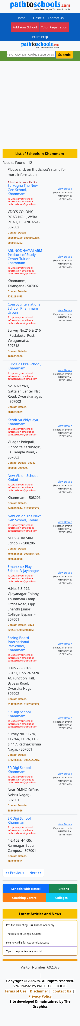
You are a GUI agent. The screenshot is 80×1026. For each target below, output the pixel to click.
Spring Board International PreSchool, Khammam (18, 644)
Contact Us (56, 18)
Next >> (35, 872)
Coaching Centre (24, 898)
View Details (65, 189)
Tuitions (63, 889)
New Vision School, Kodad (23, 477)
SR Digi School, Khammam (20, 714)
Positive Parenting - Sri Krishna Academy (30, 925)
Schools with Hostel (26, 889)
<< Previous (14, 872)
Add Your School (25, 27)
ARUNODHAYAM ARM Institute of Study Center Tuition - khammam (25, 256)
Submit (64, 54)
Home (20, 18)
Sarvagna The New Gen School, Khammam (23, 189)
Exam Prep (40, 36)
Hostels (38, 18)
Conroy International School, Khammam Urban (24, 308)
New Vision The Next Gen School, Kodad (24, 518)
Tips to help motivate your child (24, 951)
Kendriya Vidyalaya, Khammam (23, 421)
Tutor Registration (54, 27)
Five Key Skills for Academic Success (27, 942)
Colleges (61, 898)
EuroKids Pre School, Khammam (24, 366)
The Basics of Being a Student (23, 934)
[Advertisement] (40, 107)
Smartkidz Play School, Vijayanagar (23, 568)
